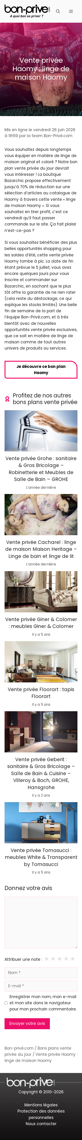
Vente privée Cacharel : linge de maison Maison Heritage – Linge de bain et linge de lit (41, 549)
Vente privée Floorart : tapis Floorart (41, 693)
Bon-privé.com (19, 1048)
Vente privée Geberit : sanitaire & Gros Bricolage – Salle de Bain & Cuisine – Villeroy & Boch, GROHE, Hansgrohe (41, 773)
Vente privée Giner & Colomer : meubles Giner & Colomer (41, 623)
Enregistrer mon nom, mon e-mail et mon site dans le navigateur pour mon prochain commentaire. (43, 1003)
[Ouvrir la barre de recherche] (57, 11)
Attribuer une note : (23, 959)
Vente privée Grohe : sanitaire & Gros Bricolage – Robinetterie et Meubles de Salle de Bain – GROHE (41, 469)
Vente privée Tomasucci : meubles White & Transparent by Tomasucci (41, 857)
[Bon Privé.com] (27, 11)
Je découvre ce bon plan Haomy (41, 369)
